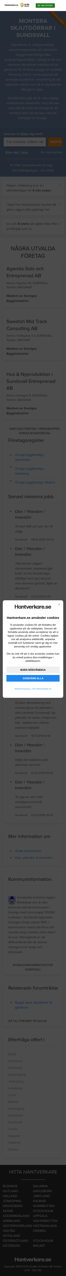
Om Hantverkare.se (41, 688)
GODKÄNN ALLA (33, 678)
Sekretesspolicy (22, 688)
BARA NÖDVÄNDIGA (33, 669)
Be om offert (45, 5)
